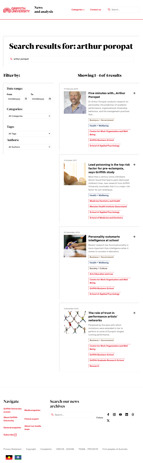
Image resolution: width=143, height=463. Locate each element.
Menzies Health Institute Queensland (108, 206)
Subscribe (8, 434)
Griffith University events (12, 410)
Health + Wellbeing (99, 125)
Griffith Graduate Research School (107, 360)
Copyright (31, 449)
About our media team (32, 428)
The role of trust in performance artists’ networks (103, 316)
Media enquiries (32, 410)
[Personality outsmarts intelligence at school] (75, 246)
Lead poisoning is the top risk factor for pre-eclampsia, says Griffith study (109, 168)
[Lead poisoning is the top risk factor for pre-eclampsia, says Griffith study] (75, 174)
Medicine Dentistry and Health (105, 201)
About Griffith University (10, 419)
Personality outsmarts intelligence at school (104, 238)
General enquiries (12, 427)
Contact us (95, 9)
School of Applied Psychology (105, 145)
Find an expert (31, 419)
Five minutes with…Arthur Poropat (106, 95)
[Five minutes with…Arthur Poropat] (75, 102)
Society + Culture (98, 268)
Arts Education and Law (101, 274)
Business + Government (102, 120)
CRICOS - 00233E (65, 449)
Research (94, 366)
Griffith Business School (102, 140)
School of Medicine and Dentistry (106, 217)
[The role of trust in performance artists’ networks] (75, 322)
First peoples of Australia (115, 449)
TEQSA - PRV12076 (88, 449)
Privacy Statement (12, 449)
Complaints (46, 449)
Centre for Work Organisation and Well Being (109, 133)
